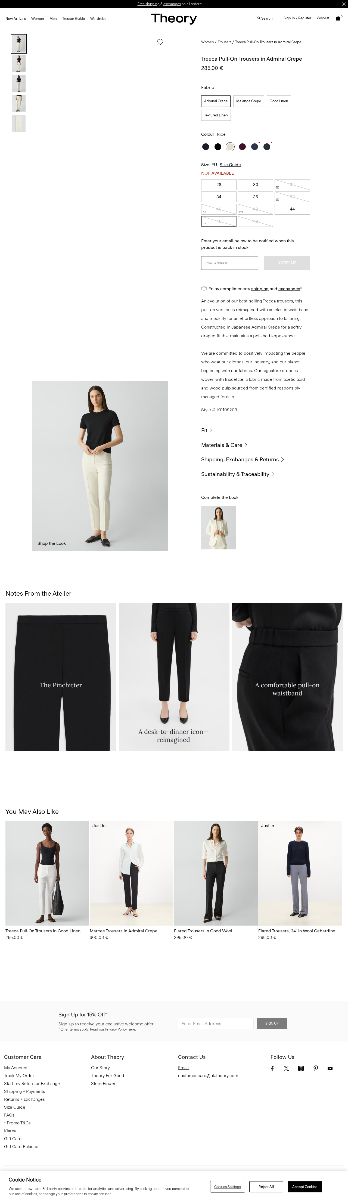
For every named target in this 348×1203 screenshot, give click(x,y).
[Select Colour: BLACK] (217, 146)
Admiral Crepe (216, 101)
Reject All (266, 1187)
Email (183, 1067)
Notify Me (287, 263)
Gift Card (13, 1138)
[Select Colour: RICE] (230, 146)
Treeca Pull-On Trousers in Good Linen (42, 930)
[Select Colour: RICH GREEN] (266, 146)
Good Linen (279, 101)
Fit (204, 430)
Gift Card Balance (21, 1146)
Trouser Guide (73, 19)
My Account (15, 1067)
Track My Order (19, 1075)
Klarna (10, 1130)
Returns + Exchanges (24, 1099)
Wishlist (323, 18)
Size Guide (230, 164)
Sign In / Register (297, 18)
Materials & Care (221, 445)
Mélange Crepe (248, 101)
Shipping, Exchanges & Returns (240, 459)
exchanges (172, 4)
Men (53, 19)
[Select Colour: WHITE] (12, 910)
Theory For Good (107, 1075)
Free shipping (149, 4)
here (131, 1029)
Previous (40, 466)
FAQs (9, 1115)
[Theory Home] (174, 19)
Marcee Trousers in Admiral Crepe (123, 930)
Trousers (224, 42)
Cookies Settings (227, 1187)
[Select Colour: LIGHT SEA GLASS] (39, 910)
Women (37, 19)
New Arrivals (15, 19)
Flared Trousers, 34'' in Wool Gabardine (296, 930)
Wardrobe (98, 19)
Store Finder (103, 1083)
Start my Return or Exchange (32, 1083)
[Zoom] (159, 542)
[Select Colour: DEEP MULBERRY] (242, 146)
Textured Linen (216, 115)
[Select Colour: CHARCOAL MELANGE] (201, 910)
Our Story (100, 1067)
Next (160, 466)
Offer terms (70, 1029)
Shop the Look (52, 543)
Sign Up (271, 1023)
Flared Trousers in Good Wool (203, 930)
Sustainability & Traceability (235, 474)
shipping (260, 288)
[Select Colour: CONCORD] (25, 910)
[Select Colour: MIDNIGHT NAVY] (205, 146)
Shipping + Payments (24, 1091)
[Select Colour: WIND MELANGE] (180, 910)
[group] (47, 873)
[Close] (344, 4)
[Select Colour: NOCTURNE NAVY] (254, 146)
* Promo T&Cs (17, 1122)
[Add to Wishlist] (159, 44)
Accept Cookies (304, 1187)
